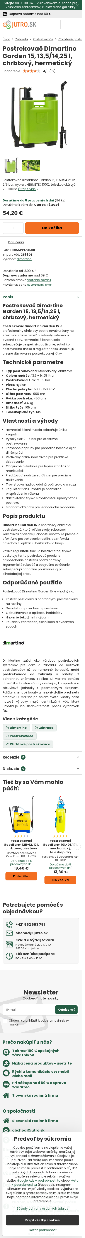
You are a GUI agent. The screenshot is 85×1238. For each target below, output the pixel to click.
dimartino (24, 259)
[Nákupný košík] (66, 24)
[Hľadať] (55, 24)
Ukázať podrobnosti (42, 1230)
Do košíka (52, 228)
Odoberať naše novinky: (41, 998)
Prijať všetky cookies (42, 1220)
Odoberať (66, 1009)
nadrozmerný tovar (39, 284)
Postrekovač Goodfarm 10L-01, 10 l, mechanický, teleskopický (60, 846)
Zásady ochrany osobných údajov (42, 1208)
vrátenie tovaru (39, 280)
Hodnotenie (11, 71)
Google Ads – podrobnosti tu (38, 1180)
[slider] (31, 71)
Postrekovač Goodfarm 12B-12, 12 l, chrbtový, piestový (21, 844)
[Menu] (76, 24)
